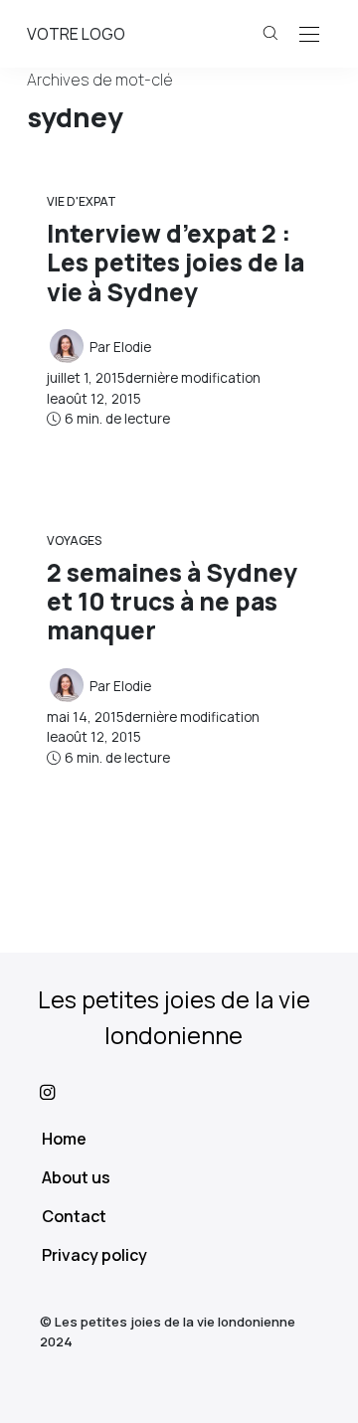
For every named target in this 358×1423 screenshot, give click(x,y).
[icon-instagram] (179, 1092)
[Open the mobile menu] (309, 35)
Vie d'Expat (81, 201)
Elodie (132, 347)
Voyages (74, 540)
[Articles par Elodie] (67, 345)
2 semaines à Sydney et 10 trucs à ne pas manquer (172, 601)
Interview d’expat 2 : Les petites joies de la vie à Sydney (175, 262)
